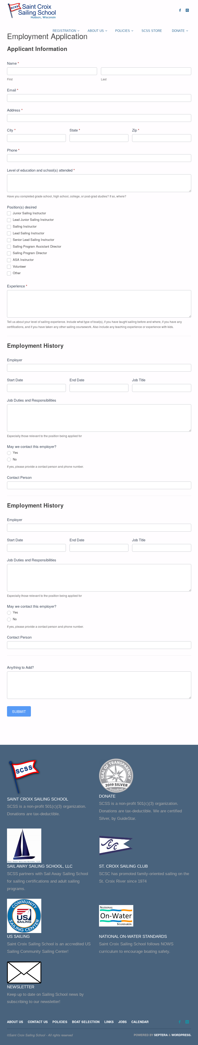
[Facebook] (180, 10)
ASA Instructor (23, 260)
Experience (17, 286)
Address (15, 110)
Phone (13, 150)
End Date (77, 379)
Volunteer (19, 267)
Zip (135, 130)
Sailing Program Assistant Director (36, 246)
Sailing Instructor (24, 226)
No (14, 459)
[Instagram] (187, 10)
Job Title (138, 379)
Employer (14, 359)
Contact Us (38, 1022)
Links (109, 1022)
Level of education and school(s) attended (41, 170)
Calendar (139, 1022)
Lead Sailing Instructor (28, 233)
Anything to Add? (20, 667)
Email (12, 90)
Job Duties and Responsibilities (31, 400)
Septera (160, 1035)
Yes (15, 453)
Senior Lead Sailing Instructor (33, 240)
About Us (15, 1022)
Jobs (122, 1022)
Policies (59, 1022)
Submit (19, 711)
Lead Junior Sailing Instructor (33, 220)
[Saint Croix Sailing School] (32, 10)
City (11, 130)
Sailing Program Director (29, 253)
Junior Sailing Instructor (29, 213)
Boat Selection (85, 1022)
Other (16, 273)
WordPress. (181, 1035)
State (75, 130)
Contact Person (19, 477)
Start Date (15, 379)
